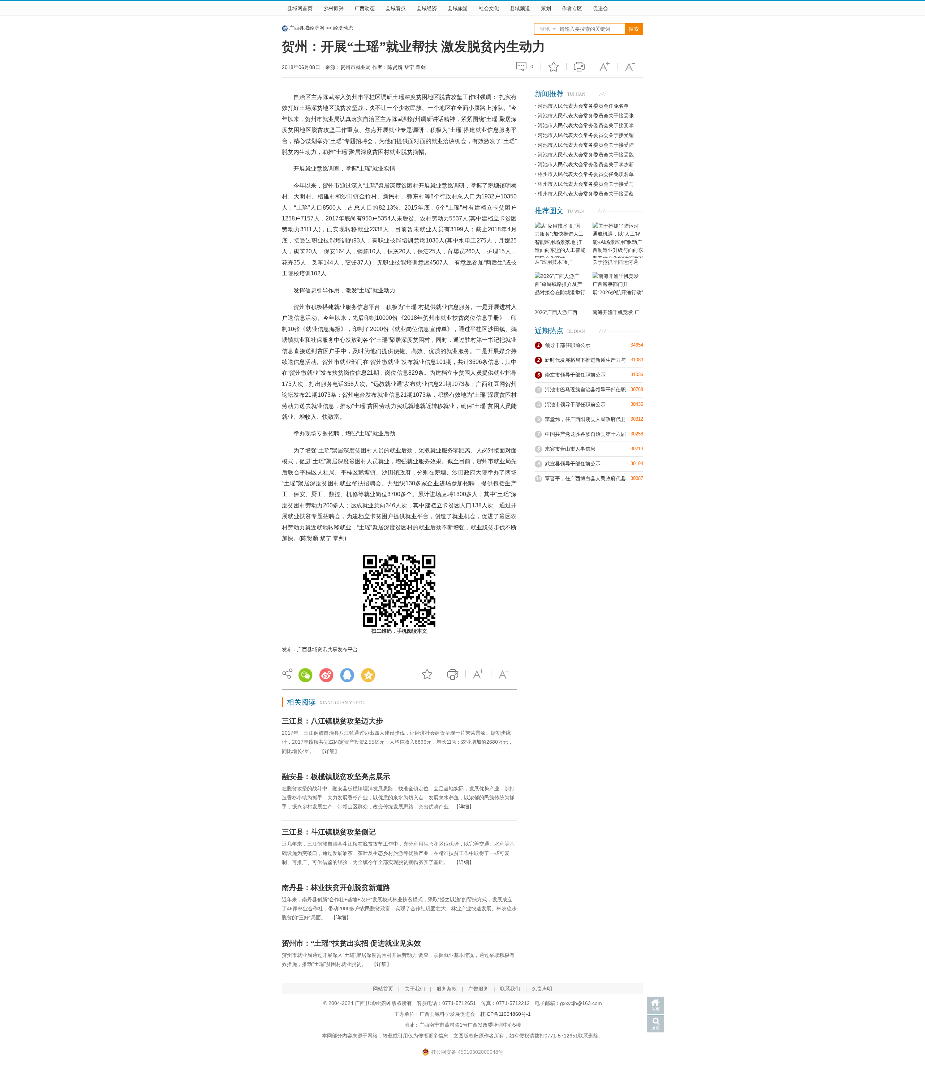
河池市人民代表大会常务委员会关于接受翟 (586, 135)
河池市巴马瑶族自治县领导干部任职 (585, 389)
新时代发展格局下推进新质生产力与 (585, 360)
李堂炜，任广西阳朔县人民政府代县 (585, 419)
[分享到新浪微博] (326, 675)
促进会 (600, 8)
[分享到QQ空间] (368, 675)
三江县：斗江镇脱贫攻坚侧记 (329, 832)
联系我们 (510, 989)
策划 (546, 8)
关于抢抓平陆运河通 (615, 262)
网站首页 (383, 989)
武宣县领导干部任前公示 (573, 464)
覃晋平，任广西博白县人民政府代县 (585, 478)
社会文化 (489, 8)
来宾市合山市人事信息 (570, 449)
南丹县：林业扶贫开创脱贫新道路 (336, 887)
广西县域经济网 (306, 28)
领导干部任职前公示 (567, 345)
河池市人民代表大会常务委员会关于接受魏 (586, 155)
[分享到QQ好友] (347, 675)
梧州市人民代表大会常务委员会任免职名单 (586, 174)
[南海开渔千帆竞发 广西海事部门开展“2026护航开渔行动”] (618, 290)
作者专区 (572, 8)
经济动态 (343, 28)
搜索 (655, 1027)
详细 (329, 751)
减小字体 (630, 66)
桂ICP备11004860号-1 (505, 1014)
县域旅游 (458, 8)
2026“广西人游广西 (556, 312)
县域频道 (520, 8)
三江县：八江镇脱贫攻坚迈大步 (332, 721)
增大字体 (604, 66)
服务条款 (446, 989)
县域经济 (427, 8)
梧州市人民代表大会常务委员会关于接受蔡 (586, 194)
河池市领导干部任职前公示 (575, 404)
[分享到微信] (305, 675)
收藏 (553, 66)
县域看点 (396, 8)
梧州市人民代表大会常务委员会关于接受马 (586, 184)
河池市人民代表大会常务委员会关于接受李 (586, 125)
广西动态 (364, 8)
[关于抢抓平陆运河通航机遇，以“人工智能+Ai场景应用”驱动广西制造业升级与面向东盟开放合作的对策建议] (618, 240)
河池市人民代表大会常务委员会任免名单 (583, 106)
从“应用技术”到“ (553, 262)
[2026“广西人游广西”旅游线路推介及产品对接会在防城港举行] (560, 290)
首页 (655, 1009)
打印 (579, 66)
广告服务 (478, 989)
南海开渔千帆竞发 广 (616, 312)
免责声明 (542, 989)
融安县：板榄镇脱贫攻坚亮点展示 (336, 777)
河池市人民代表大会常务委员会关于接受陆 (586, 145)
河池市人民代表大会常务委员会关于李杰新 (586, 164)
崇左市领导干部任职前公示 (575, 375)
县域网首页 (300, 8)
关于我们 (415, 989)
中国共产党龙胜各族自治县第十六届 (585, 434)
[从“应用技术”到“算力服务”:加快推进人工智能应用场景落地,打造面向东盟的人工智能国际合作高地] (560, 240)
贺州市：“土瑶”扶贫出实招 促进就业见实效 (351, 943)
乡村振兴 (333, 8)
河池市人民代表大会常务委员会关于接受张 (586, 116)
